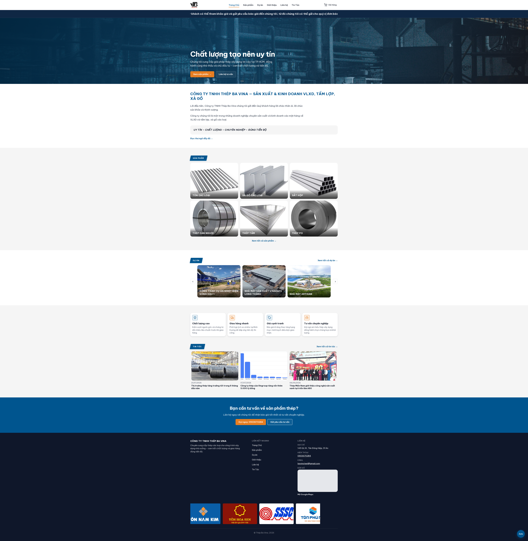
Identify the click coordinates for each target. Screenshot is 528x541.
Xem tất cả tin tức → (327, 346)
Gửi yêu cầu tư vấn (279, 422)
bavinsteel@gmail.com (309, 463)
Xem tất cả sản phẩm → (264, 240)
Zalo (521, 534)
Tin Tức (295, 5)
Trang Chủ (234, 5)
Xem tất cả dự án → (328, 260)
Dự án (260, 5)
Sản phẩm (248, 5)
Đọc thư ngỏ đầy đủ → (201, 138)
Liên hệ (284, 5)
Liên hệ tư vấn (226, 74)
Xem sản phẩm (202, 74)
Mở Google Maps (305, 494)
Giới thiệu (272, 5)
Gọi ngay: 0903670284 (250, 422)
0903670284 (304, 456)
